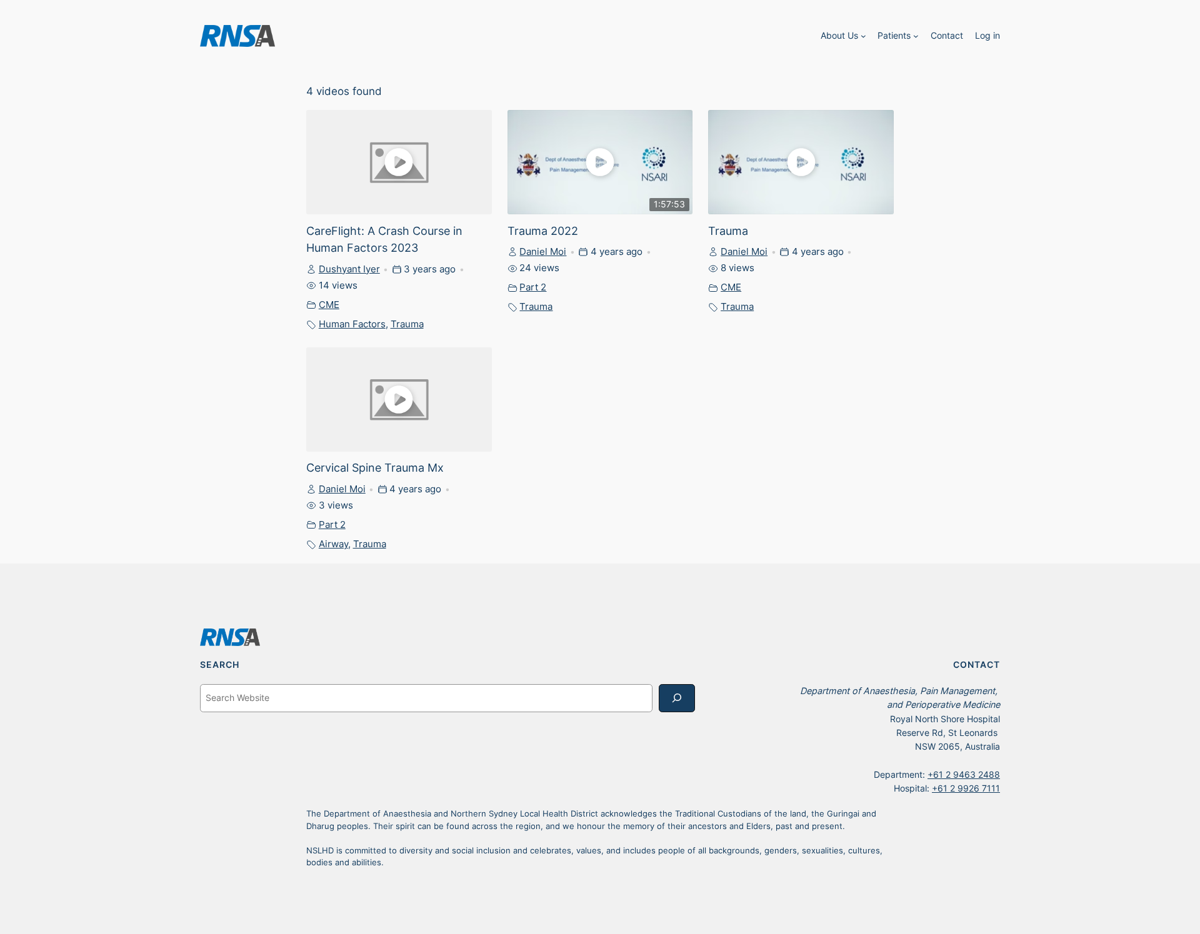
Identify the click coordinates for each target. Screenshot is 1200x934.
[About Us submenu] (863, 36)
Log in (987, 35)
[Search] (677, 698)
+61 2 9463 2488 (964, 774)
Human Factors (352, 324)
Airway (333, 544)
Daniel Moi (542, 251)
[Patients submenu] (916, 36)
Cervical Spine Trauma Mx (375, 467)
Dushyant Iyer (349, 269)
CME (329, 305)
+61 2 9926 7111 (966, 788)
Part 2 (532, 287)
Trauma (407, 324)
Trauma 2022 (543, 230)
